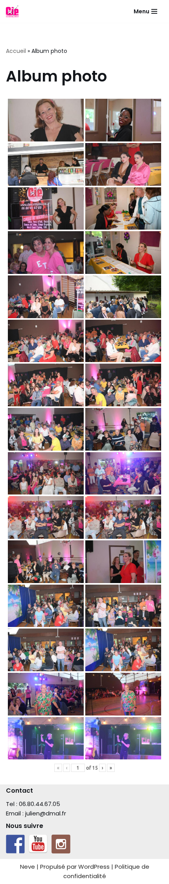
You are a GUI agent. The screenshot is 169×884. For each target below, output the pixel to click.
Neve (27, 866)
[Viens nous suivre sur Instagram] (60, 844)
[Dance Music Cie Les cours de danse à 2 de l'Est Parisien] (12, 11)
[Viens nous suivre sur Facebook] (15, 844)
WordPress (94, 866)
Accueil (16, 51)
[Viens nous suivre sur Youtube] (38, 844)
